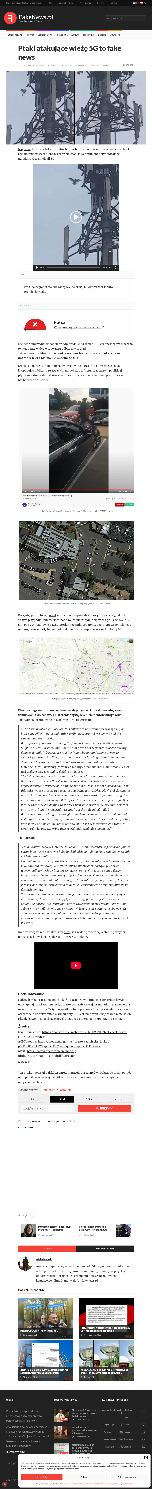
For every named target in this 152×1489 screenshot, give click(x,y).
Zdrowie (75, 34)
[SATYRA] (106, 1360)
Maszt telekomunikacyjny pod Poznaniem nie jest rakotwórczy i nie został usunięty (44, 1371)
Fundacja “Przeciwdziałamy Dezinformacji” (24, 3)
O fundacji (115, 34)
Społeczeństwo (45, 34)
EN (137, 3)
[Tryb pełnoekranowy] (114, 267)
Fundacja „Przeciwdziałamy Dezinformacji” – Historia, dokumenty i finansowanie (102, 1484)
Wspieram (104, 1108)
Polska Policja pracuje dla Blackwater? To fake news (93, 1228)
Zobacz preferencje (127, 1477)
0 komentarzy (106, 65)
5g (33, 1215)
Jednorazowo (29, 1089)
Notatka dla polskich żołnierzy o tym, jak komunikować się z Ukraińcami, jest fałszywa (83, 1450)
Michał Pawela (89, 65)
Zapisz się (24, 1121)
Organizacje (113, 1425)
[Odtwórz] (37, 267)
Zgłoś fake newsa (65, 3)
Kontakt (113, 3)
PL (145, 3)
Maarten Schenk (52, 353)
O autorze (47, 1248)
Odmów (84, 1477)
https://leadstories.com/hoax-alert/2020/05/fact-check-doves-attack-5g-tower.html (72, 1034)
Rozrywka (134, 1432)
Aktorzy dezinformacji (112, 1411)
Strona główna (15, 34)
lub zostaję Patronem (57, 1089)
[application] (76, 217)
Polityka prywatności (44, 1484)
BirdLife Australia (80, 719)
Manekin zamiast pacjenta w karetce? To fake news (84, 1430)
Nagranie (24, 149)
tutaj (67, 932)
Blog (50, 3)
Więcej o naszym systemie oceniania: (77, 327)
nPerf (52, 615)
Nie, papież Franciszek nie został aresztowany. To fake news (84, 1413)
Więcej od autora (105, 1248)
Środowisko (88, 34)
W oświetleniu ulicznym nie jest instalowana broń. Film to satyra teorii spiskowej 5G (104, 1371)
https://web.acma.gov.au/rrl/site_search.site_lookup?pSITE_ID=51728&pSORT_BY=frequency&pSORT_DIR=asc (64, 1044)
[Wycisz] (110, 267)
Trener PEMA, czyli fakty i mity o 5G (39, 1330)
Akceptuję (42, 1477)
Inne (134, 1417)
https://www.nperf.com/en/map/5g (51, 1051)
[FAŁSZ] (106, 1318)
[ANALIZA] (45, 1318)
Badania (102, 34)
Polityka (30, 34)
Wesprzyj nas (85, 3)
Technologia (62, 34)
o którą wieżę (103, 365)
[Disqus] (76, 1173)
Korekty (100, 3)
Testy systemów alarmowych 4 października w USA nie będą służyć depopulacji (105, 1329)
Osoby (134, 1425)
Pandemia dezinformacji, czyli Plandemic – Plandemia (54, 1228)
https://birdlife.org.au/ (59, 1055)
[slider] (74, 267)
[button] (146, 1457)
